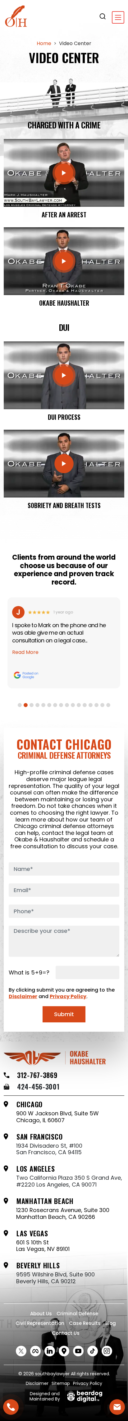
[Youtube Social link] (78, 1351)
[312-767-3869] (11, 1407)
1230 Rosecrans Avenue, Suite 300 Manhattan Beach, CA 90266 (62, 1213)
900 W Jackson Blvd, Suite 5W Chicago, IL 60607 (57, 1116)
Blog (110, 1323)
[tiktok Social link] (92, 1351)
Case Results (85, 1323)
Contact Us (66, 1333)
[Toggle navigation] (118, 17)
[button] (20, 705)
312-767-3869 (37, 1075)
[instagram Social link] (107, 1351)
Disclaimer (23, 996)
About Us (41, 1313)
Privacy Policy (68, 996)
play (64, 173)
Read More (28, 652)
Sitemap (61, 1383)
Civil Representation (40, 1323)
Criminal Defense (77, 1313)
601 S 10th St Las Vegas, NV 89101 (43, 1245)
